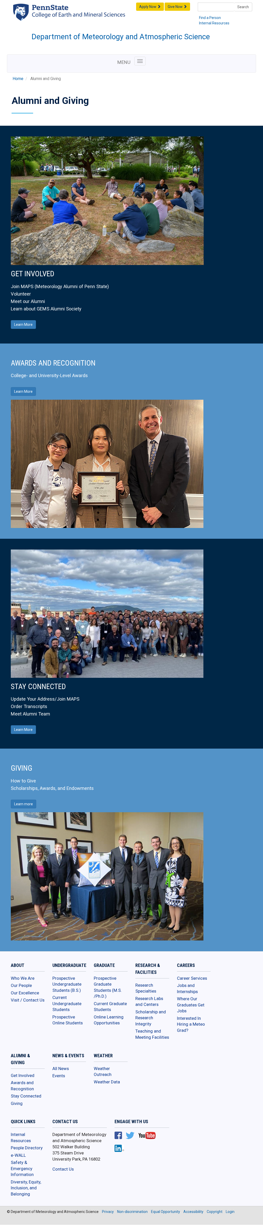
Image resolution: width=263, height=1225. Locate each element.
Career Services (192, 978)
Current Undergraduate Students (66, 1003)
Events (58, 1075)
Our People (21, 985)
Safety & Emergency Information (22, 1168)
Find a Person (210, 18)
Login (230, 1212)
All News (60, 1068)
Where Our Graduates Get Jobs (190, 1004)
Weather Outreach (102, 1071)
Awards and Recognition (22, 1085)
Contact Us (63, 1169)
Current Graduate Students (110, 1006)
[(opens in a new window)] (79, 16)
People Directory (27, 1147)
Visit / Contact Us (27, 1000)
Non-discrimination (132, 1212)
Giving (17, 1103)
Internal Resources (214, 23)
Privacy (108, 1212)
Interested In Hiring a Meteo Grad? (191, 1024)
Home (18, 78)
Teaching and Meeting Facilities (152, 1034)
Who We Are (22, 978)
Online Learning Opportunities (109, 1020)
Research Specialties (145, 988)
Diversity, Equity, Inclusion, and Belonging (26, 1188)
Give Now (175, 7)
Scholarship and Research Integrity (150, 1017)
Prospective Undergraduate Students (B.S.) (66, 984)
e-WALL (18, 1155)
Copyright (214, 1212)
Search (243, 7)
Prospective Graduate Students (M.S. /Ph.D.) (108, 987)
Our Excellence (25, 992)
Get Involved (22, 1075)
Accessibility (193, 1212)
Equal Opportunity (165, 1212)
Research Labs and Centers (149, 1001)
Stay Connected (26, 1096)
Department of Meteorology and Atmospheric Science (121, 36)
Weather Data (107, 1081)
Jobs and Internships (187, 988)
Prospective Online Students (67, 1020)
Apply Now (148, 7)
